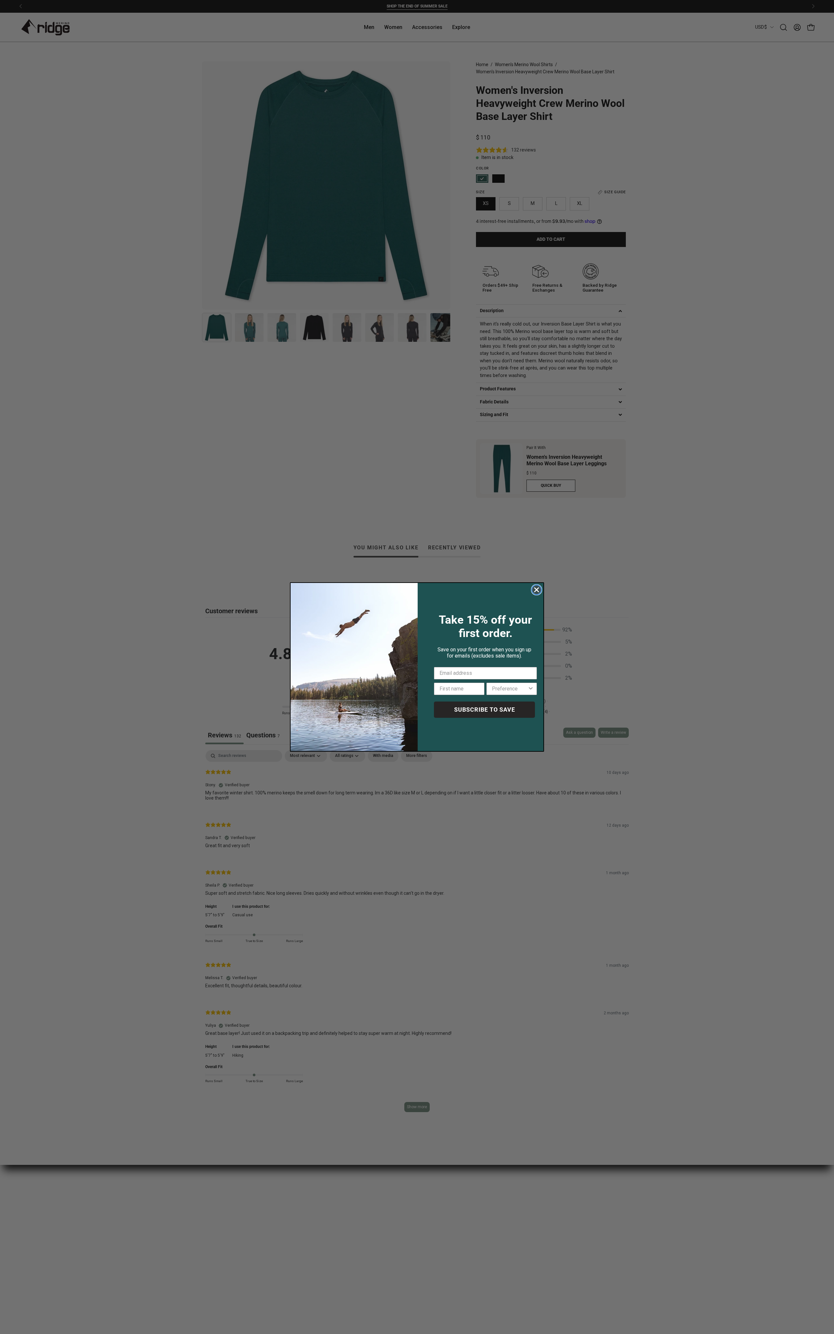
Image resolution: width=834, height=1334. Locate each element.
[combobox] (509, 689)
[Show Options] (530, 689)
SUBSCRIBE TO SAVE (484, 709)
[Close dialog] (536, 590)
